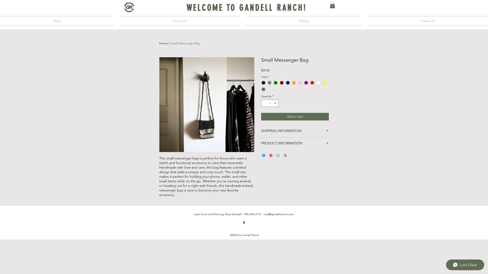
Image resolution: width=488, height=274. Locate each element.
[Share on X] (285, 155)
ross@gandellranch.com (279, 214)
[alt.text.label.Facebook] (244, 223)
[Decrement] (264, 103)
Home (163, 43)
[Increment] (275, 103)
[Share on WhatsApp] (278, 155)
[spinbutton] (269, 103)
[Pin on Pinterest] (271, 155)
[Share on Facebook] (263, 155)
